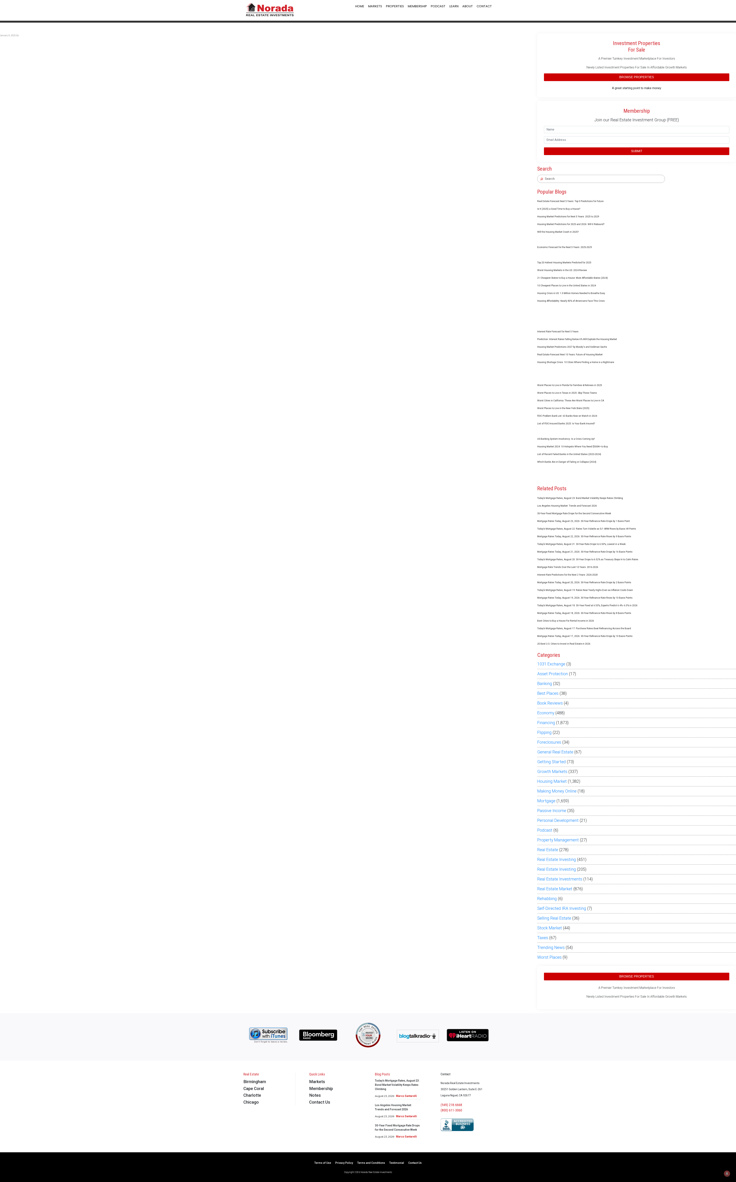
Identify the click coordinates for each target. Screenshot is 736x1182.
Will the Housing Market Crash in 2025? (558, 232)
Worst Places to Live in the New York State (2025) (563, 408)
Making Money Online (557, 791)
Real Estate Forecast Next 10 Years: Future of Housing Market (570, 354)
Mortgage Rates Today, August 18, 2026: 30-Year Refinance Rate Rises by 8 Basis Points (584, 613)
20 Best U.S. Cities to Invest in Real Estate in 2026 (563, 643)
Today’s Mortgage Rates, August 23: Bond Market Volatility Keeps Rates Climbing (580, 498)
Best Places (548, 693)
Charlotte (252, 1095)
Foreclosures (549, 742)
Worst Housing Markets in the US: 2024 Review (562, 270)
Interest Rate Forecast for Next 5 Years (557, 331)
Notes (315, 1095)
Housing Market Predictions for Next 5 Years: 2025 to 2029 (568, 216)
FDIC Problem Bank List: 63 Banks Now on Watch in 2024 (567, 416)
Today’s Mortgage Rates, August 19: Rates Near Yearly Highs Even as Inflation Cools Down (585, 590)
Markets (375, 6)
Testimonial (396, 1162)
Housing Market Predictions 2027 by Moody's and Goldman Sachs (572, 347)
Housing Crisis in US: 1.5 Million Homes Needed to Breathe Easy (571, 293)
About (467, 6)
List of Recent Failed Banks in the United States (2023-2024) (569, 454)
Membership (417, 6)
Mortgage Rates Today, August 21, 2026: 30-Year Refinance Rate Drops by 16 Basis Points (584, 551)
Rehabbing (547, 898)
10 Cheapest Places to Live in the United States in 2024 (566, 285)
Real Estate (547, 849)
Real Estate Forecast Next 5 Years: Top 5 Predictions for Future (570, 201)
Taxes (542, 937)
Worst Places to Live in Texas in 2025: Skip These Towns (567, 393)
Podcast (438, 6)
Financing (546, 722)
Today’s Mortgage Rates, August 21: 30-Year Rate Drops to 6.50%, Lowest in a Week (581, 544)
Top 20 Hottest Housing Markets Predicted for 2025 (564, 262)
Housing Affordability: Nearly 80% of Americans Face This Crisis (571, 301)
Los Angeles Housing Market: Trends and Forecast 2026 (567, 505)
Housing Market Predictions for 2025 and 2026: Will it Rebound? (570, 224)
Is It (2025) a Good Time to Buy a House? (558, 209)
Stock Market (549, 928)
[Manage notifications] (727, 1174)
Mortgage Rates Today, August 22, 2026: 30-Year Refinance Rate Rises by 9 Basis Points (584, 536)
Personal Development (558, 820)
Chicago (251, 1102)
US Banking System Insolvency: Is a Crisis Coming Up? (566, 439)
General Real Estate (555, 752)
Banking (544, 683)
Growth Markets (552, 771)
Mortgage (546, 800)
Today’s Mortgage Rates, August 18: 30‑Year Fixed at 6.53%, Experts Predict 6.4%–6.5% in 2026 (587, 605)
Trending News (551, 947)
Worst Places (549, 957)
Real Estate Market (554, 888)
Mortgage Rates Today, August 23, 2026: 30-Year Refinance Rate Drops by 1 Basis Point (583, 521)
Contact (484, 6)
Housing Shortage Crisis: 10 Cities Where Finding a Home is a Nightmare (575, 362)
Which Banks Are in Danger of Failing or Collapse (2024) (566, 462)
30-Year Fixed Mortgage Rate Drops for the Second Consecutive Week (574, 513)
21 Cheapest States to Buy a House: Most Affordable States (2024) (572, 278)
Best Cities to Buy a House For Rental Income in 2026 (565, 620)
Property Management (558, 840)
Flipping (544, 732)
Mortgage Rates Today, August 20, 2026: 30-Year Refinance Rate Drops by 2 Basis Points (584, 582)
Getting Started (551, 761)
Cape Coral (253, 1088)
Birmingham (254, 1081)
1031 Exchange (551, 664)
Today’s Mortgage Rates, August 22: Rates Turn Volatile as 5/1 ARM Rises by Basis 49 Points (586, 528)
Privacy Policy (344, 1162)
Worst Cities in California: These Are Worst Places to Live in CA (570, 400)
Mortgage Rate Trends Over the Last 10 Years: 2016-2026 (567, 567)
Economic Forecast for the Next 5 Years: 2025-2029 (564, 247)
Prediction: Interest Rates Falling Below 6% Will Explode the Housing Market (577, 339)
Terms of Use (322, 1162)
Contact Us (319, 1102)
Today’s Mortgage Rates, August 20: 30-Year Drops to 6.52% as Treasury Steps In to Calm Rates (587, 559)
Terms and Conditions (371, 1162)
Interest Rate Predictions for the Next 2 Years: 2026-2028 (567, 574)
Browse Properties (636, 77)
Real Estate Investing (556, 859)
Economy (545, 713)
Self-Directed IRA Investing (561, 908)
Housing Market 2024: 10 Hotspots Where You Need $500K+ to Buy (572, 446)
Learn (453, 6)
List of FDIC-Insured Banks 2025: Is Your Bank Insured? (566, 423)
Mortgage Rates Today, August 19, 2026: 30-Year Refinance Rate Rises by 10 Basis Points (584, 597)
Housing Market (552, 781)
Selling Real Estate (554, 918)
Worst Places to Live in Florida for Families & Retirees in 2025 (569, 385)
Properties (395, 6)
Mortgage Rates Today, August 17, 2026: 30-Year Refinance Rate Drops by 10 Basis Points (584, 636)
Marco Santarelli (406, 1095)
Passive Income (551, 810)
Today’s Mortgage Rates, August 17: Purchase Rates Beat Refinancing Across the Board (584, 628)
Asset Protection (552, 673)
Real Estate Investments (559, 879)
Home (359, 6)
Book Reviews (550, 703)
